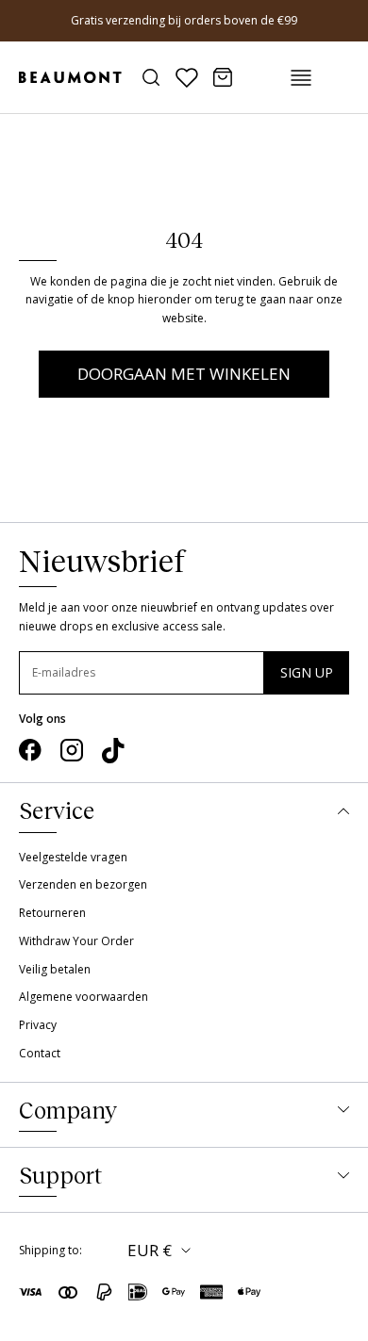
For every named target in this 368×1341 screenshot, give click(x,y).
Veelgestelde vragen (73, 857)
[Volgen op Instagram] (71, 750)
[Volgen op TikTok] (113, 751)
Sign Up (306, 672)
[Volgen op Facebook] (30, 750)
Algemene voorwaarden (83, 997)
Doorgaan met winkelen (184, 373)
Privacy (38, 1025)
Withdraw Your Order (76, 941)
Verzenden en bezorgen (83, 884)
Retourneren (52, 913)
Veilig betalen (55, 969)
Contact (39, 1053)
